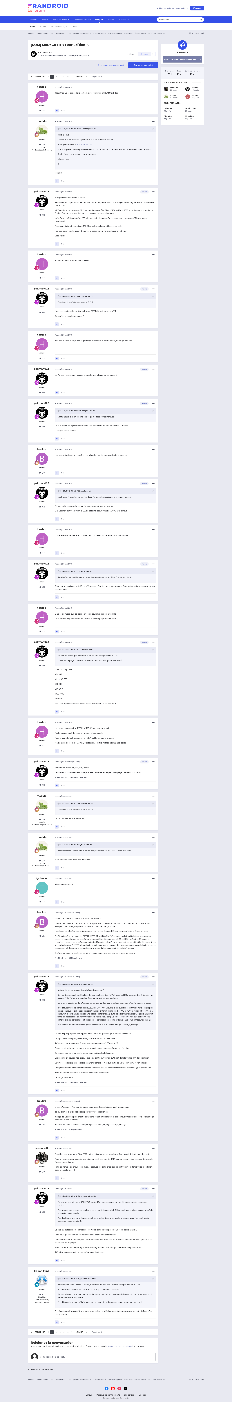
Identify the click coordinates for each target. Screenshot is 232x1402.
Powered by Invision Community (116, 1398)
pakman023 (47, 52)
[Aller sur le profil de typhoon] (42, 888)
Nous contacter (129, 1395)
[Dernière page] (86, 77)
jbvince (195, 95)
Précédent (40, 77)
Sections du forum (82, 19)
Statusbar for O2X (85, 144)
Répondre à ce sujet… (55, 1357)
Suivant (79, 77)
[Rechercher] (201, 19)
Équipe (43, 26)
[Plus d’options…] (153, 87)
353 (43, 215)
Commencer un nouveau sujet (110, 65)
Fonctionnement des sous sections (180, 59)
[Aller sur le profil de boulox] (42, 459)
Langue (89, 1395)
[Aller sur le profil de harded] (42, 97)
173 (43, 902)
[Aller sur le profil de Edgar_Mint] (42, 1281)
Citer (63, 110)
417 (43, 1294)
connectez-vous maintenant (120, 1346)
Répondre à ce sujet (143, 65)
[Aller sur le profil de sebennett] (42, 1158)
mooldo (41, 121)
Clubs (74, 26)
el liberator (175, 87)
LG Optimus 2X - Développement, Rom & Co (72, 55)
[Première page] (31, 77)
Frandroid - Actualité (39, 19)
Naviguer (99, 19)
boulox (41, 449)
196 (43, 110)
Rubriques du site (60, 19)
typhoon (41, 878)
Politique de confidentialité (108, 1395)
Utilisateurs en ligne (59, 26)
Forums (31, 26)
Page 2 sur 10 (97, 77)
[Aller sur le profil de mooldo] (42, 131)
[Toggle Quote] (59, 129)
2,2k (43, 144)
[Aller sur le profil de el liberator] (166, 89)
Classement (124, 19)
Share (131, 54)
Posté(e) (63, 87)
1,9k (43, 473)
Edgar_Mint (41, 1271)
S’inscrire (197, 8)
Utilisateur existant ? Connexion (172, 8)
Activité (111, 19)
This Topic (190, 19)
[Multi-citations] (57, 110)
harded (41, 86)
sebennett (41, 1148)
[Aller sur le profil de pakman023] (34, 54)
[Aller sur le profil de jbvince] (187, 96)
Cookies (142, 1395)
